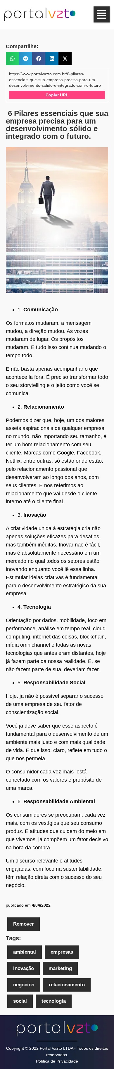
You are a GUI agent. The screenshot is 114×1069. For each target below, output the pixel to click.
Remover (23, 924)
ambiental (24, 952)
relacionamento (67, 985)
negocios (23, 985)
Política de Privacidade (57, 1061)
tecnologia (54, 1001)
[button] (102, 14)
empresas (62, 952)
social (20, 1001)
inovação (23, 968)
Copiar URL (57, 95)
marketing (60, 968)
